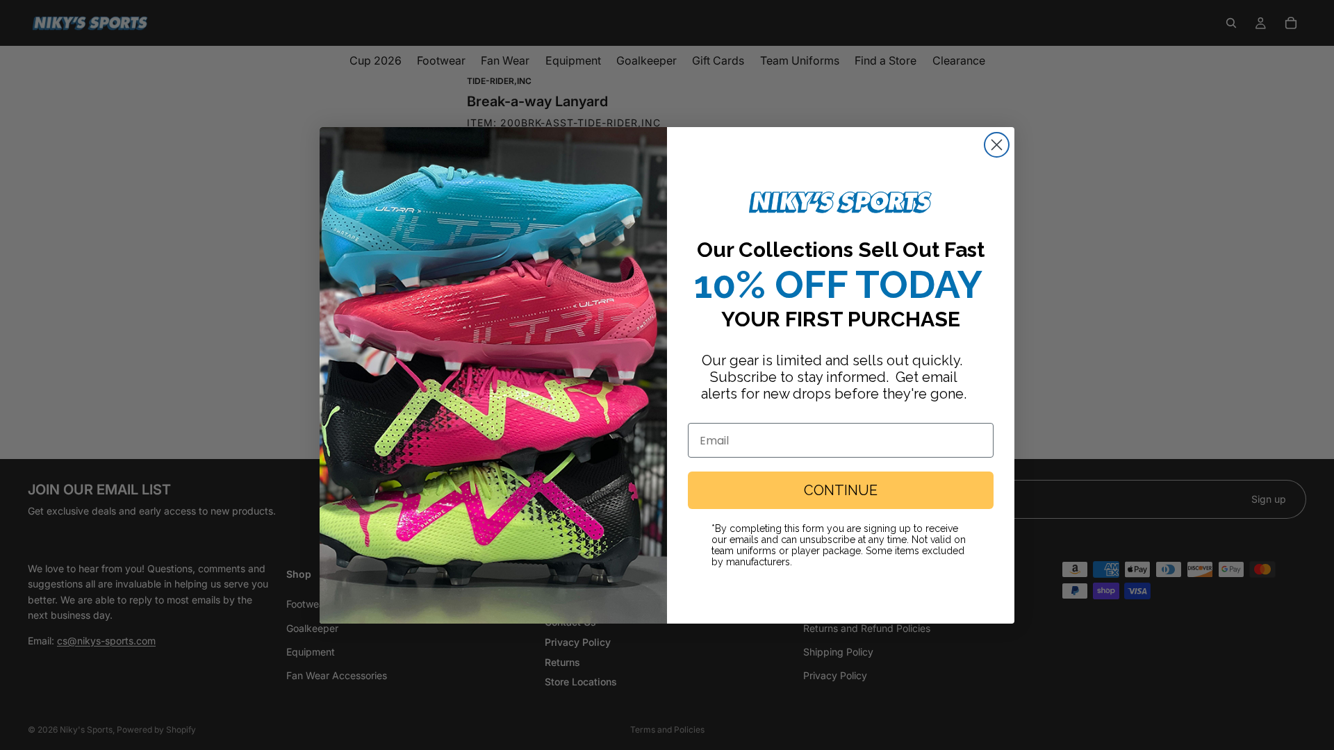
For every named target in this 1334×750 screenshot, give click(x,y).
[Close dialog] (997, 145)
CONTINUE (841, 490)
